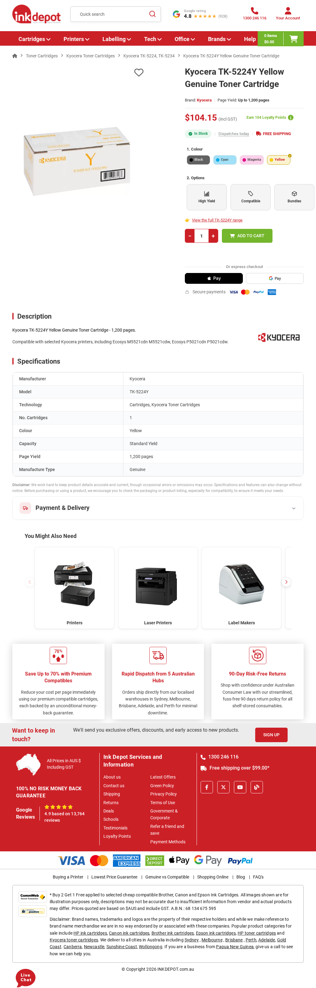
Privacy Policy (163, 794)
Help (250, 39)
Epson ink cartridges (216, 933)
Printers (74, 39)
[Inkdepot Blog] (257, 787)
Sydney (192, 939)
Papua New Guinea (235, 946)
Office (182, 39)
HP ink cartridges (90, 933)
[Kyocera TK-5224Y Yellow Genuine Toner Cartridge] (78, 160)
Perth (251, 939)
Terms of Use (162, 802)
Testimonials (115, 827)
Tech (150, 39)
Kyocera (204, 100)
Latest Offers (163, 777)
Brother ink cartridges (173, 933)
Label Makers (241, 622)
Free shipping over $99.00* (238, 768)
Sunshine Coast (121, 946)
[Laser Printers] (158, 584)
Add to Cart (250, 235)
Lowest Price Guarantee (114, 876)
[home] (14, 55)
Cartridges (32, 39)
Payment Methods (167, 841)
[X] (223, 787)
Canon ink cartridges (129, 933)
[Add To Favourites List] (77, 73)
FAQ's (258, 876)
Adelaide (266, 939)
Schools (110, 819)
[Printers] (74, 584)
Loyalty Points (117, 836)
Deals (108, 810)
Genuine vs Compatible (167, 876)
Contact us (113, 785)
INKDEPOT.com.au (175, 969)
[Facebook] (207, 787)
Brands (217, 39)
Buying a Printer (68, 876)
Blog (240, 876)
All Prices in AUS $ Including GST (64, 764)
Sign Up (271, 734)
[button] (286, 582)
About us (112, 777)
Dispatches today (233, 133)
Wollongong (150, 946)
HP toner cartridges (257, 933)
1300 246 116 (223, 757)
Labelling (114, 39)
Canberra (73, 946)
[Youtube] (240, 787)
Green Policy (162, 785)
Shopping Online (212, 876)
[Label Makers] (241, 584)
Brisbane (234, 939)
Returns (110, 802)
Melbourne (212, 939)
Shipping (111, 794)
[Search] (152, 14)
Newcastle (94, 946)
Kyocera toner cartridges (74, 939)
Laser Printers (158, 622)
